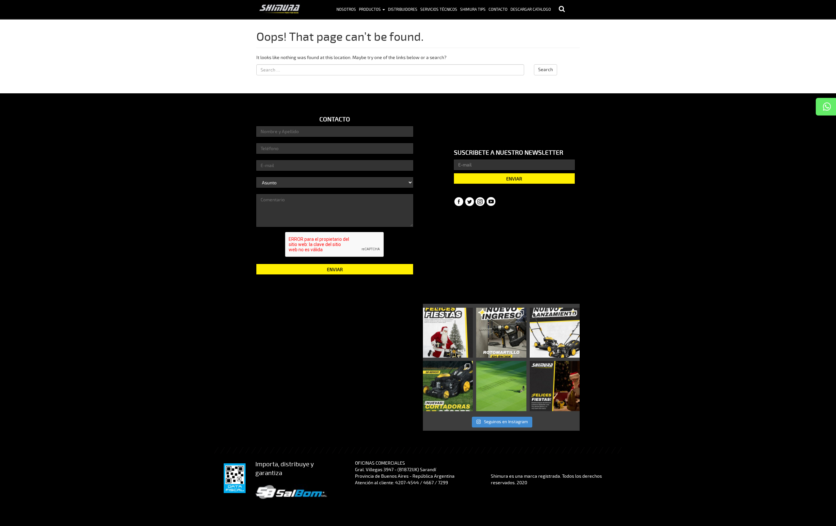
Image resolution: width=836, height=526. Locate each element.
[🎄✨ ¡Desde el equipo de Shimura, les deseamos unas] (555, 386)
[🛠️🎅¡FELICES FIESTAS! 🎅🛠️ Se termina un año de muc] (448, 333)
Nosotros (346, 9)
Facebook (459, 202)
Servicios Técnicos (438, 9)
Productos (370, 9)
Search (545, 69)
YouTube (491, 202)
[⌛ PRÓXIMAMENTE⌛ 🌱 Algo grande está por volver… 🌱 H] (448, 386)
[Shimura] (279, 8)
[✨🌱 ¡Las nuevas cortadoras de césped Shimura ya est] (555, 333)
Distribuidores (402, 9)
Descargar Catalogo (530, 9)
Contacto (498, 9)
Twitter (469, 202)
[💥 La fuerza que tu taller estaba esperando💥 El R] (501, 333)
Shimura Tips (473, 9)
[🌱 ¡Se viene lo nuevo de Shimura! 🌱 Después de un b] (501, 386)
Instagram (480, 202)
